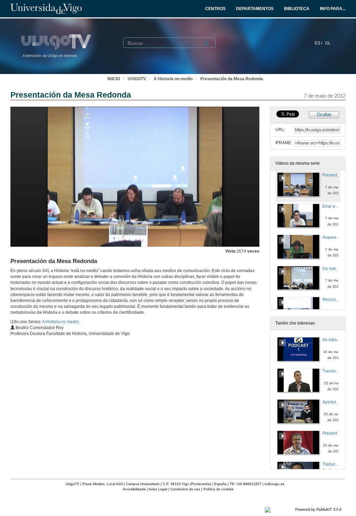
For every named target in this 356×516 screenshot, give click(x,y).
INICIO (113, 78)
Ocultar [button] (324, 114)
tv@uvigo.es (274, 484)
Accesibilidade (134, 489)
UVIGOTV (137, 78)
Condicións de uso (185, 489)
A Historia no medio (173, 78)
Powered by (318, 509)
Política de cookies (218, 489)
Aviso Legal (157, 489)
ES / (319, 43)
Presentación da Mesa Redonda (231, 78)
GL (328, 43)
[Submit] (206, 43)
